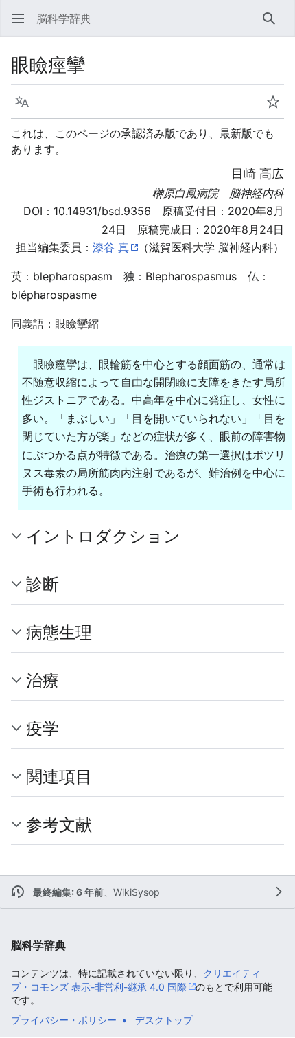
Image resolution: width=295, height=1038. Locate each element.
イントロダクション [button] (103, 536)
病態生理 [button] (59, 632)
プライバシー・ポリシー (64, 1020)
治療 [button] (42, 680)
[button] (18, 18)
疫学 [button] (42, 728)
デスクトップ (164, 1020)
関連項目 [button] (59, 776)
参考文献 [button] (59, 824)
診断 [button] (42, 584)
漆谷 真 (111, 247)
